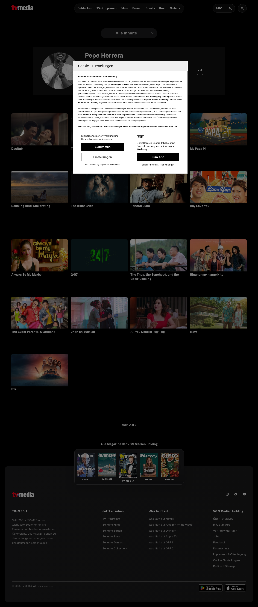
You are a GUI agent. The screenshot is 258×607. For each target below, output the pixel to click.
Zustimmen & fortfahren (102, 147)
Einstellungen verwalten (102, 157)
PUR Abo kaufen (158, 157)
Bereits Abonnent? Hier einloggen (158, 165)
